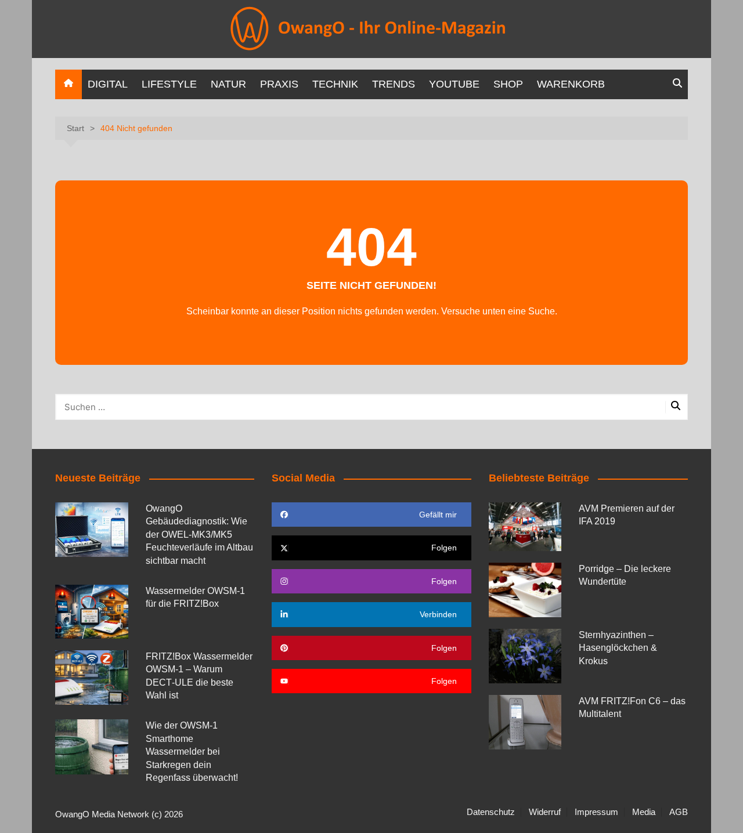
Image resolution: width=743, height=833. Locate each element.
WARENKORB (571, 84)
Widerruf (545, 812)
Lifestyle (169, 84)
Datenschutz (491, 812)
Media (643, 812)
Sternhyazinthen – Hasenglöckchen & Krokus (618, 648)
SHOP (508, 84)
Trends (393, 84)
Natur (228, 84)
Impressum (596, 812)
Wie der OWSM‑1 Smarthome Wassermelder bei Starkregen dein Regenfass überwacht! (192, 751)
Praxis (279, 84)
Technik (335, 84)
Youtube (454, 84)
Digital (108, 84)
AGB (678, 812)
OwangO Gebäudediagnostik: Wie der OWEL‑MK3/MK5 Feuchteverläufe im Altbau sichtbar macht (199, 535)
